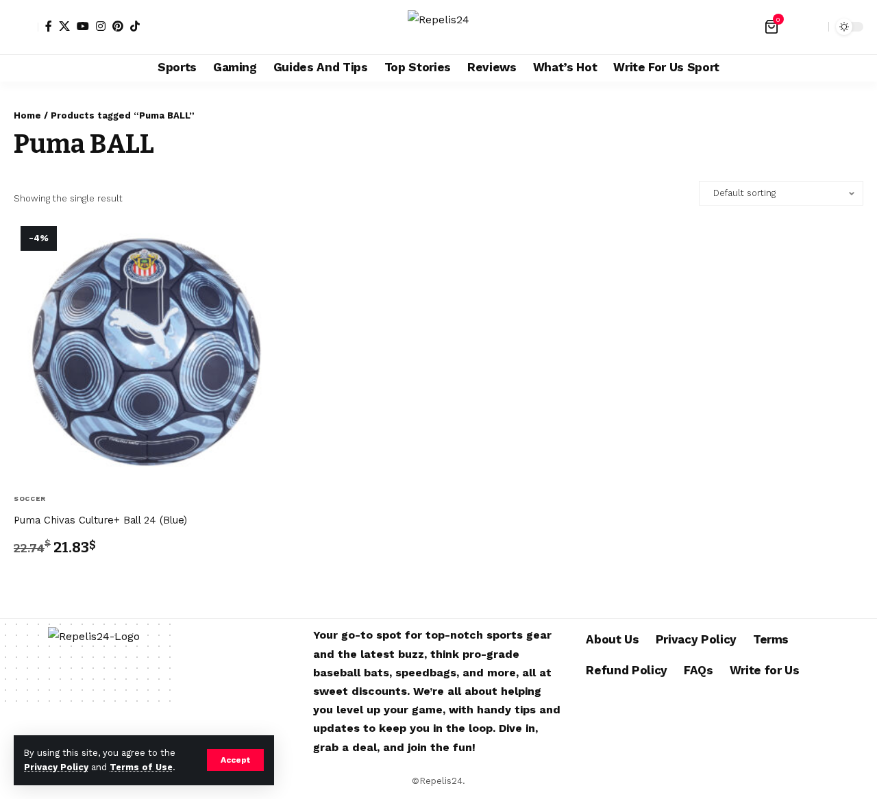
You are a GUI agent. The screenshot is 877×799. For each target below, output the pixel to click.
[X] (64, 26)
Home (27, 115)
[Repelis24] (438, 27)
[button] (235, 760)
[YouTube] (82, 26)
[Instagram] (100, 26)
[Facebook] (48, 26)
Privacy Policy (56, 767)
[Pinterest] (118, 26)
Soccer (30, 498)
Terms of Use (141, 767)
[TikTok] (135, 26)
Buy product (57, 580)
